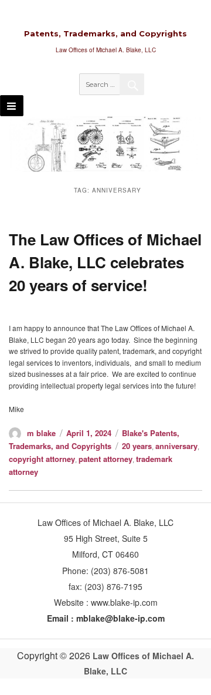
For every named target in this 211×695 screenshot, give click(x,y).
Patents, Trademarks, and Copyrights (105, 33)
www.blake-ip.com (124, 602)
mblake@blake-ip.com (120, 618)
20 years (137, 445)
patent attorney (105, 458)
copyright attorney (42, 458)
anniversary (176, 445)
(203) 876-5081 (119, 570)
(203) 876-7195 (113, 586)
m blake (41, 432)
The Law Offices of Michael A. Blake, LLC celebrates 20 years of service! (105, 262)
